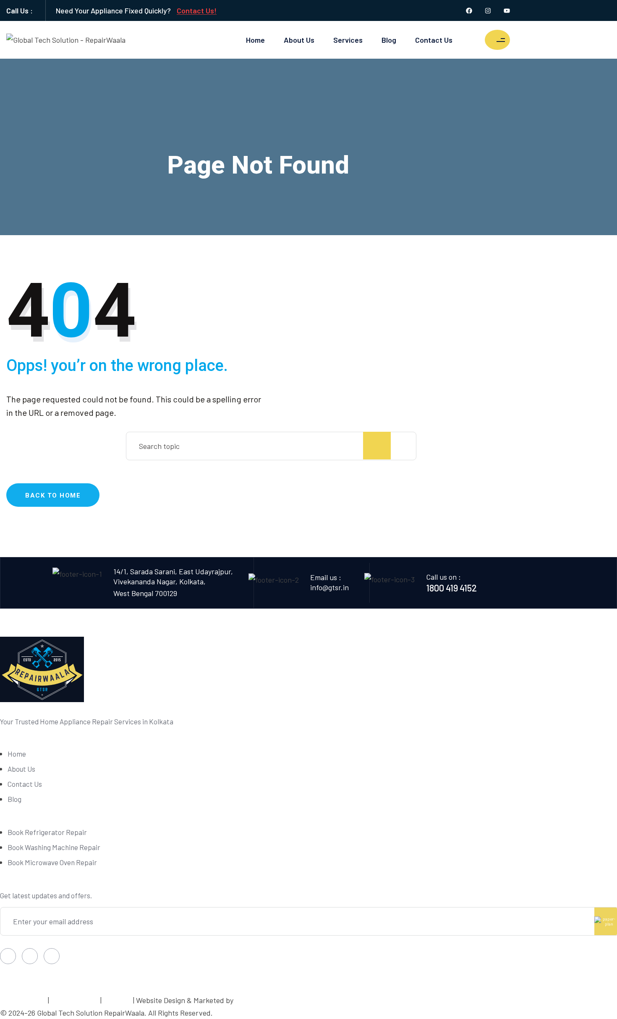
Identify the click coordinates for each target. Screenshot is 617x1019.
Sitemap (118, 1000)
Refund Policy (74, 1000)
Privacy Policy (22, 1000)
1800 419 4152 (451, 587)
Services (348, 39)
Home (255, 39)
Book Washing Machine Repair (54, 847)
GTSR (244, 1000)
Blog (389, 39)
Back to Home (53, 495)
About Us (299, 39)
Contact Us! (197, 10)
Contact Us (433, 39)
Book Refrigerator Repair (47, 832)
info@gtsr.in (329, 587)
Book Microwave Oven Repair (52, 862)
